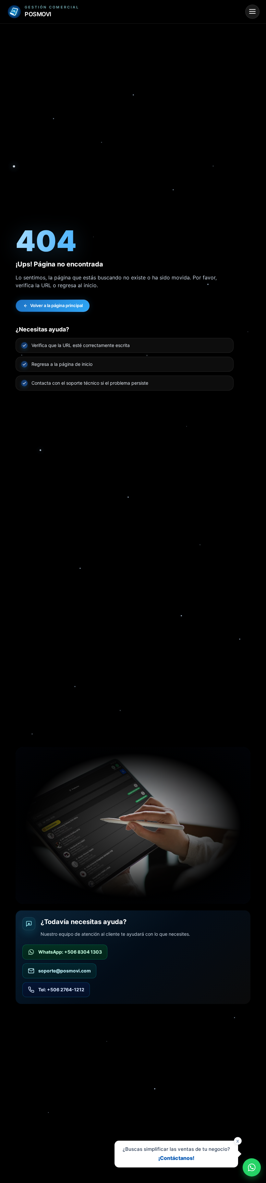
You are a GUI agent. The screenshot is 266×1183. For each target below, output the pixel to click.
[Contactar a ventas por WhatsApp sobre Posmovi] (252, 1167)
